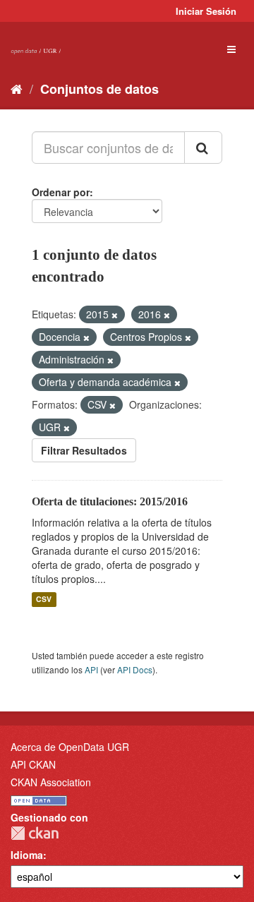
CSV (44, 599)
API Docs (134, 669)
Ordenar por (61, 192)
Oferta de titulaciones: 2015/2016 (110, 501)
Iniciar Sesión (206, 11)
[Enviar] (203, 147)
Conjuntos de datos (99, 89)
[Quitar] (114, 314)
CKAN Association (51, 782)
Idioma (27, 855)
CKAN (35, 833)
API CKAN (33, 764)
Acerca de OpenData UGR (70, 747)
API (91, 669)
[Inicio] (17, 88)
